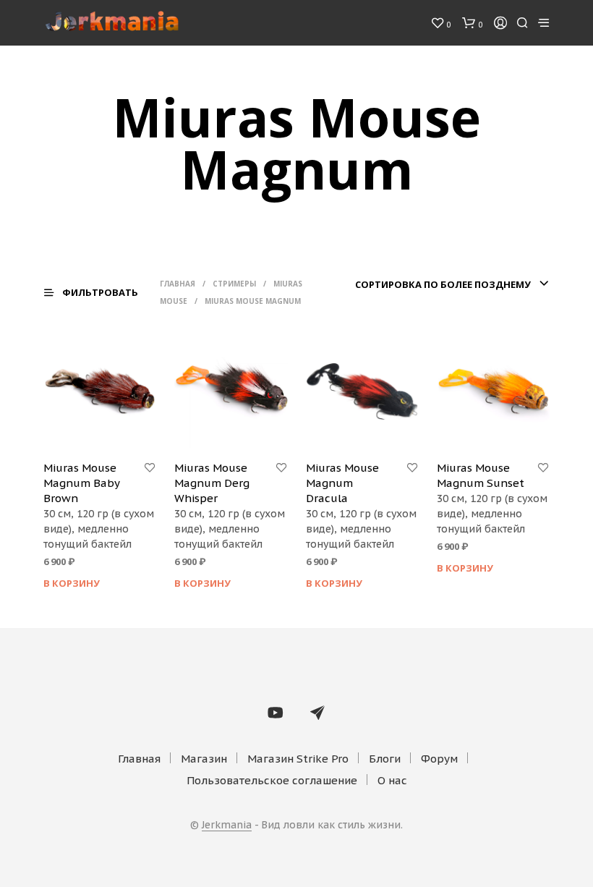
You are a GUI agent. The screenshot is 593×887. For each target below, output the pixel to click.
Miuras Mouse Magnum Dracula (342, 483)
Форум (439, 758)
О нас (392, 780)
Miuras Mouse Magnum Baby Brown (81, 483)
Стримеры (234, 284)
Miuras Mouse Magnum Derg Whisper (211, 483)
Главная (177, 284)
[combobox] (444, 284)
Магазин (204, 758)
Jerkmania (227, 825)
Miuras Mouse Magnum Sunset (480, 475)
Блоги (385, 758)
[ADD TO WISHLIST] (149, 468)
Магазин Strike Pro (298, 758)
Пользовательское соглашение (272, 780)
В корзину (71, 583)
